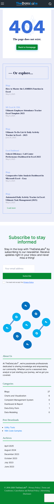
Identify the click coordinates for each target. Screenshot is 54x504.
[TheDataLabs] (27, 3)
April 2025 (9, 446)
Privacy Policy (29, 282)
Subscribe (27, 276)
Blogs (8, 86)
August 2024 (10, 450)
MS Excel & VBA (13, 107)
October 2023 (10, 458)
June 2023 (9, 466)
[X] (30, 498)
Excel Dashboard (12, 151)
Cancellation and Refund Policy (26, 491)
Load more (11, 208)
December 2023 (11, 454)
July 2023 (8, 462)
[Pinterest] (24, 498)
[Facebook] (18, 498)
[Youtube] (36, 498)
